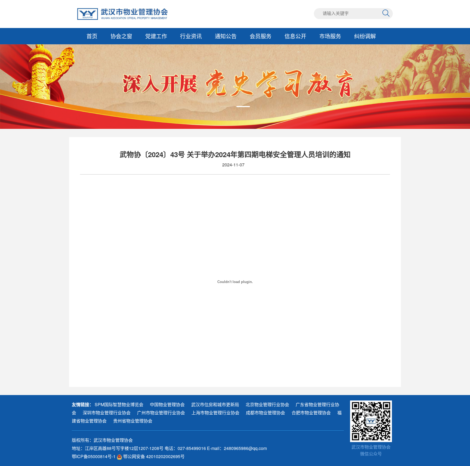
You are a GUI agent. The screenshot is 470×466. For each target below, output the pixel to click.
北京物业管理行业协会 (267, 404)
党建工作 (156, 36)
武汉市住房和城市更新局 (215, 404)
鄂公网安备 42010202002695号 (153, 456)
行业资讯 (191, 36)
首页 (91, 36)
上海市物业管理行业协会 (215, 412)
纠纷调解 (365, 36)
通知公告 (226, 36)
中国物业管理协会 (167, 404)
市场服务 (330, 36)
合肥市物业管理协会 (311, 412)
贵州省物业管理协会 (132, 421)
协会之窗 (121, 36)
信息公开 (295, 36)
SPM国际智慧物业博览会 (119, 404)
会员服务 (260, 36)
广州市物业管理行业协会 (161, 412)
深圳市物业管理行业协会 (107, 412)
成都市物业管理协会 (265, 412)
